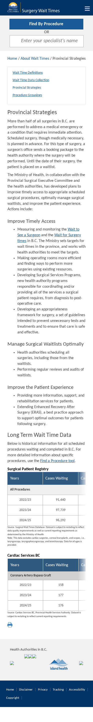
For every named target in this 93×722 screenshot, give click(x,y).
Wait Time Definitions (28, 73)
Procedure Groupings (27, 95)
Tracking (58, 689)
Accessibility (77, 689)
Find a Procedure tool (57, 461)
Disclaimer (26, 689)
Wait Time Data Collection (31, 80)
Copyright (12, 698)
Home (12, 59)
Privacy (43, 689)
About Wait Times (35, 59)
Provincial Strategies (27, 88)
